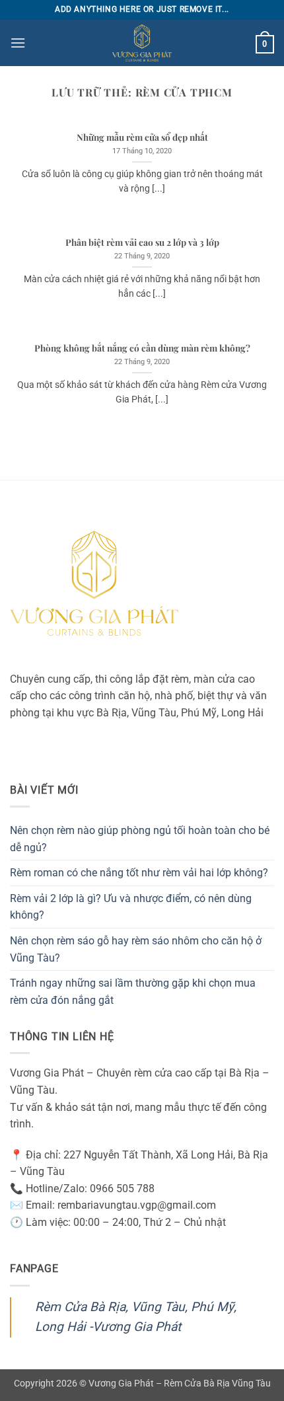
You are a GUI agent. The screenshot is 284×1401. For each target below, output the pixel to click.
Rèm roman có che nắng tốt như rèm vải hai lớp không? (139, 872)
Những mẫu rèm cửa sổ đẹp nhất (142, 137)
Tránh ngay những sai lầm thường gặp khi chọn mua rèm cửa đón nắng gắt (133, 991)
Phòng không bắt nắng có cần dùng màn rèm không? (142, 348)
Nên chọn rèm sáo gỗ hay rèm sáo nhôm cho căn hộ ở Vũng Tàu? (136, 949)
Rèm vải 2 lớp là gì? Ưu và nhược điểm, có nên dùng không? (131, 907)
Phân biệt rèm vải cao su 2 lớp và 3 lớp (142, 242)
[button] (18, 42)
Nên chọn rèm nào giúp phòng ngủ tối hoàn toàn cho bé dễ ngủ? (139, 839)
